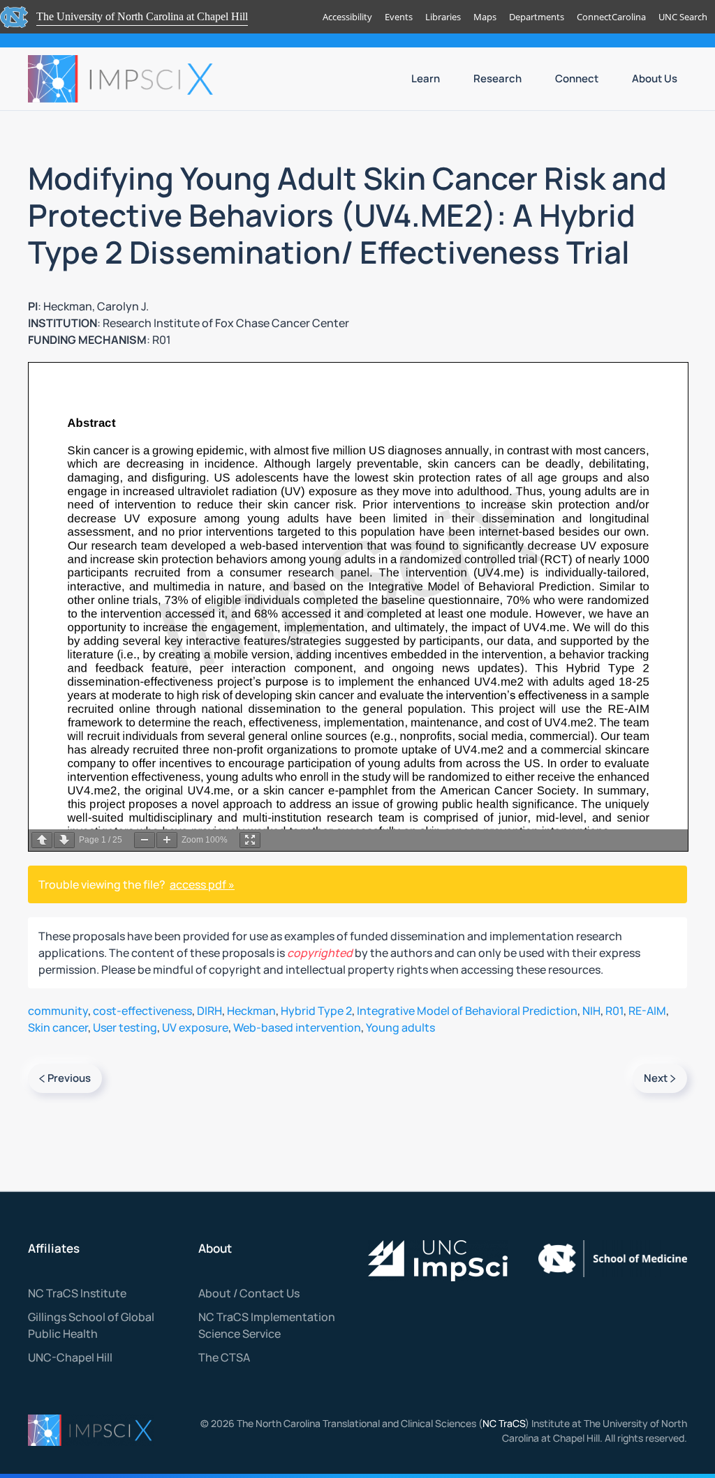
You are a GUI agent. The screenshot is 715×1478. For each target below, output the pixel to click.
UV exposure (195, 1027)
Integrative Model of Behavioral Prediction (467, 1010)
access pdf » (202, 884)
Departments (536, 16)
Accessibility (347, 16)
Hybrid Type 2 (316, 1010)
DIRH (209, 1010)
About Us (654, 78)
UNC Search (682, 16)
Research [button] (497, 78)
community (58, 1010)
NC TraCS (503, 1423)
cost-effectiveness (142, 1010)
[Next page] (64, 840)
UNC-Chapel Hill (70, 1357)
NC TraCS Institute (77, 1293)
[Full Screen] (249, 840)
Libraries (443, 16)
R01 (614, 1010)
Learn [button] (425, 78)
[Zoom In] (166, 840)
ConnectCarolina (611, 16)
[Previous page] (41, 840)
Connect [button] (576, 78)
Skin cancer (58, 1027)
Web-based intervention (297, 1027)
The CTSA (224, 1357)
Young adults (400, 1027)
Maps (484, 16)
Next (656, 1078)
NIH (591, 1010)
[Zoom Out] (144, 840)
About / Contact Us (249, 1293)
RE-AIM (647, 1010)
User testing (125, 1027)
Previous (69, 1078)
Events (399, 16)
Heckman (251, 1010)
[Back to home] (122, 78)
